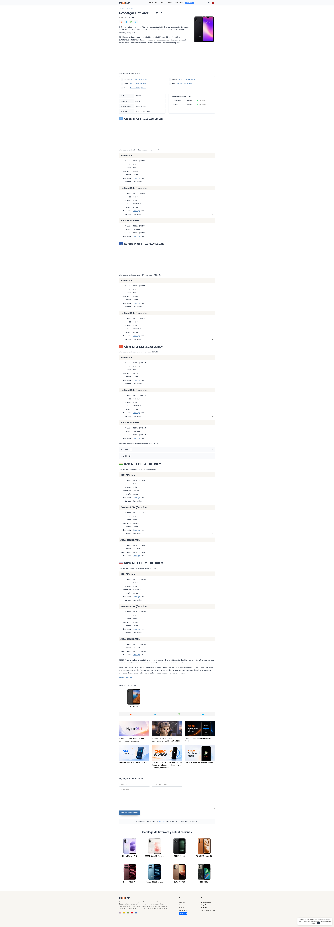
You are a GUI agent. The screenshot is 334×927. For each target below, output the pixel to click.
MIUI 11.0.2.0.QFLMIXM (139, 79)
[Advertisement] (167, 58)
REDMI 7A (134, 707)
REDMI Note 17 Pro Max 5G (154, 857)
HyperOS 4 (189, 2)
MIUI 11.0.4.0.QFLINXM (185, 84)
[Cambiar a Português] (128, 912)
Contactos (204, 908)
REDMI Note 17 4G (129, 856)
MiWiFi (170, 2)
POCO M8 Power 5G (204, 856)
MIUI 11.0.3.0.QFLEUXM (187, 79)
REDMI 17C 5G (179, 882)
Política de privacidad (208, 910)
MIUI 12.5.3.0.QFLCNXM (138, 84)
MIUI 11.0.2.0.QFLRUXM (138, 88)
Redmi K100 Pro (129, 882)
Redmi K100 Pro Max (154, 882)
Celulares (153, 2)
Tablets (163, 2)
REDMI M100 (179, 856)
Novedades (179, 2)
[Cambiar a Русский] (136, 912)
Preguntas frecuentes (208, 905)
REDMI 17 (204, 882)
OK (318, 923)
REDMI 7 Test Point (126, 677)
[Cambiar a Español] (124, 912)
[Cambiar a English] (120, 912)
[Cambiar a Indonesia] (132, 912)
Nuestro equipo (206, 902)
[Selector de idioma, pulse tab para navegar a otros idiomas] (213, 2)
